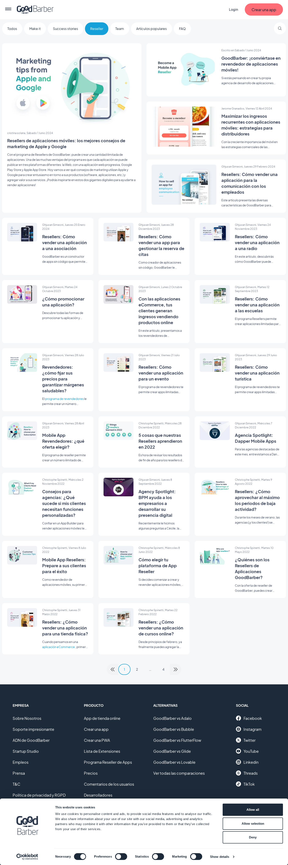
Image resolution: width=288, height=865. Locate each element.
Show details (219, 856)
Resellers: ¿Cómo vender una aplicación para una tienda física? (65, 627)
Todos (12, 28)
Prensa (19, 773)
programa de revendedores (64, 399)
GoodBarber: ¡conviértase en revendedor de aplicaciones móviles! (251, 63)
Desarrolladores (98, 795)
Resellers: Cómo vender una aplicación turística (257, 372)
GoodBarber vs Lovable (174, 762)
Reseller (96, 28)
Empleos (20, 762)
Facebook (253, 718)
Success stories (65, 28)
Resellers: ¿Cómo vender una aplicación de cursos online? (161, 627)
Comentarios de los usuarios (109, 784)
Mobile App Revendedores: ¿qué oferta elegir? (63, 440)
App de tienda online (102, 718)
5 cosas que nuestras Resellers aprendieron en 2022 (160, 440)
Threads (251, 773)
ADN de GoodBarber (31, 740)
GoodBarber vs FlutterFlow (177, 740)
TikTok (249, 784)
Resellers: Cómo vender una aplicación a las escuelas (257, 304)
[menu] (8, 9)
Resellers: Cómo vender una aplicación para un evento (161, 372)
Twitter (250, 740)
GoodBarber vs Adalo (172, 718)
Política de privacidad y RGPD (39, 795)
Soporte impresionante (33, 729)
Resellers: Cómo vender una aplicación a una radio (257, 242)
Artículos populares (151, 28)
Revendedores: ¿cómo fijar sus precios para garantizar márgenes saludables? (63, 378)
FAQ (182, 28)
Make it (35, 28)
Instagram (252, 729)
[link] (112, 669)
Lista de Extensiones (102, 751)
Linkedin (251, 762)
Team (119, 28)
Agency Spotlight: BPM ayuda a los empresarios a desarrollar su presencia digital (157, 503)
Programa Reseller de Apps (108, 762)
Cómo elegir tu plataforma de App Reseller (158, 565)
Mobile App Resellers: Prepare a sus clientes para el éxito (64, 565)
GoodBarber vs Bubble (173, 729)
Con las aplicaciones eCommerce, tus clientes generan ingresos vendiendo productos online (159, 310)
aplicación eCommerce (58, 647)
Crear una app (96, 729)
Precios (91, 773)
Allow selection (253, 823)
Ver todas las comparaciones (179, 773)
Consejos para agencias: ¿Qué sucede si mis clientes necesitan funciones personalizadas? (64, 503)
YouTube (251, 751)
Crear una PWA (97, 740)
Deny (253, 837)
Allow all (252, 809)
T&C (16, 784)
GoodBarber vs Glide (172, 751)
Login (233, 9)
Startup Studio (26, 751)
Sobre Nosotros (27, 718)
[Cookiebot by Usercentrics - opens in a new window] (27, 857)
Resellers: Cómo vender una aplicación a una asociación (64, 242)
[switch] (121, 856)
